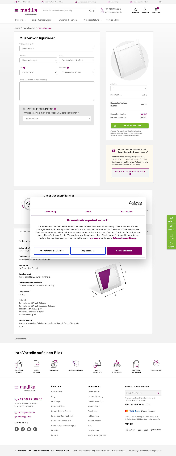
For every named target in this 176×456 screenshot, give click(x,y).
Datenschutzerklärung (124, 238)
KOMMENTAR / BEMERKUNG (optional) (33, 80)
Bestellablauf (93, 392)
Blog (53, 397)
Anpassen (86, 251)
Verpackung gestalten (97, 435)
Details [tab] (88, 212)
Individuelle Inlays (96, 401)
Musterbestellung (91, 20)
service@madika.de (26, 413)
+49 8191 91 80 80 (29, 399)
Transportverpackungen (41, 20)
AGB (75, 451)
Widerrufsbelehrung (87, 451)
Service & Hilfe (112, 20)
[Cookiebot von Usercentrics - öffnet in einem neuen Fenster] (131, 203)
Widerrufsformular (103, 451)
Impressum (94, 238)
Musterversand (94, 421)
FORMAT (22, 56)
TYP (21, 68)
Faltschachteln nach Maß (62, 416)
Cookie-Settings (132, 451)
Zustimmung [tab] (50, 212)
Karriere (54, 435)
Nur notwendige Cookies (52, 251)
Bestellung (94, 386)
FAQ (89, 426)
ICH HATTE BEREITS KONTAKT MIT (38, 109)
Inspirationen (93, 430)
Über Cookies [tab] (126, 212)
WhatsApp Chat (24, 417)
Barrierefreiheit (118, 451)
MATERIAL (62, 68)
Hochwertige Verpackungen (63, 426)
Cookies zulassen (124, 251)
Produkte (19, 20)
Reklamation (93, 416)
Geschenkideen (58, 406)
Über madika (56, 392)
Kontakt (54, 430)
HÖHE (61, 56)
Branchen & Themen (68, 20)
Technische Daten (27, 232)
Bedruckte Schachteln (61, 421)
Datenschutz (145, 451)
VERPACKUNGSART (26, 44)
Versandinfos (93, 406)
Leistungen (56, 401)
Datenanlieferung (95, 397)
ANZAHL (113, 84)
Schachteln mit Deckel (61, 411)
